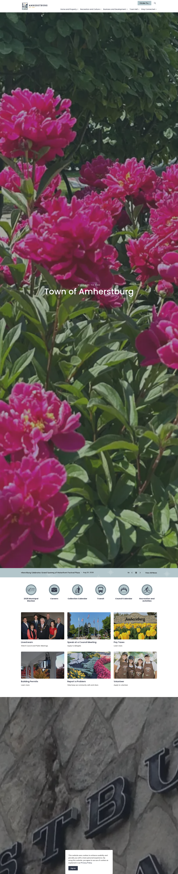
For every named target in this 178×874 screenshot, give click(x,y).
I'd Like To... (144, 3)
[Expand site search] (155, 3)
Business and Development (114, 9)
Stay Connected (148, 9)
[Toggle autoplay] (136, 573)
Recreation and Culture (90, 9)
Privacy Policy (86, 863)
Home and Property (68, 9)
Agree (73, 868)
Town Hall (134, 9)
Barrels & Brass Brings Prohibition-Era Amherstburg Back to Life (49, 572)
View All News (151, 573)
